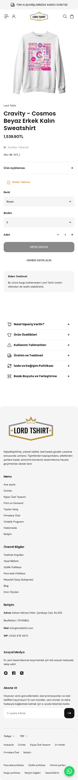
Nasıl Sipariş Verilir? (29, 324)
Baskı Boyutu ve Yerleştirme (35, 376)
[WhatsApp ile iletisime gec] (69, 771)
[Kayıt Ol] (69, 713)
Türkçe (7, 736)
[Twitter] (22, 673)
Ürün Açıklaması (14, 168)
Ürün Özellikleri (25, 335)
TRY (22, 736)
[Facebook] (14, 673)
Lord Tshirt (10, 105)
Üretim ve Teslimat (28, 355)
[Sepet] (71, 16)
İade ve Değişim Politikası (33, 366)
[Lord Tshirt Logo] (39, 16)
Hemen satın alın (39, 260)
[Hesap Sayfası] (13, 16)
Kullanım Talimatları (30, 345)
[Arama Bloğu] (64, 16)
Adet (7, 234)
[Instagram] (6, 673)
